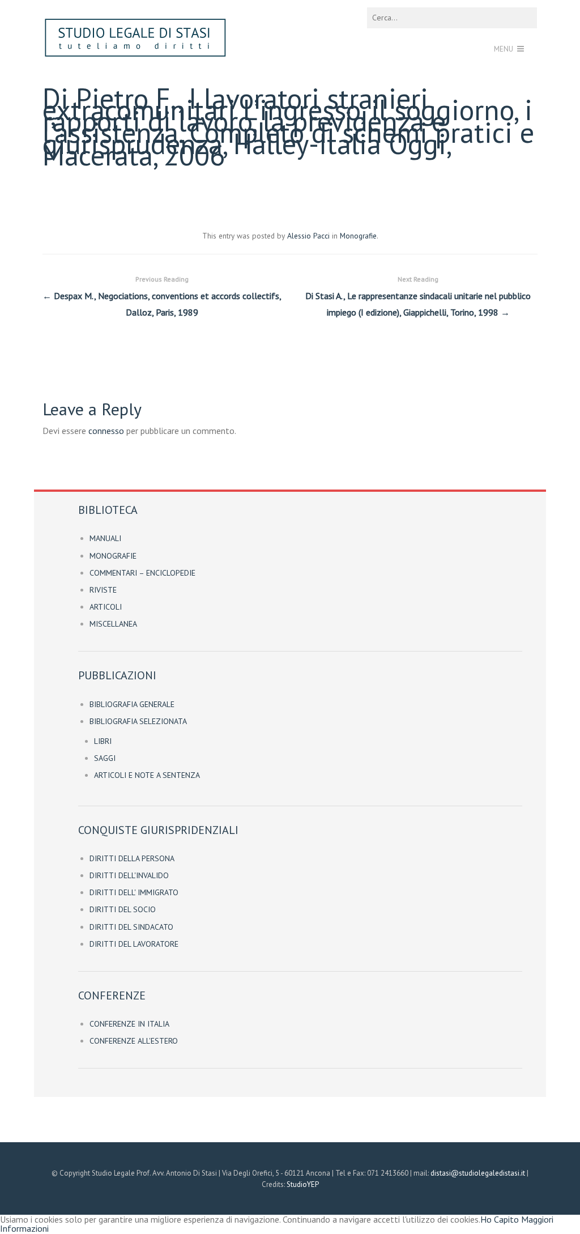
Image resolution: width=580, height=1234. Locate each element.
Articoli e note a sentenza (147, 775)
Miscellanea (113, 624)
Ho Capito (499, 1219)
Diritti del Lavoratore (133, 944)
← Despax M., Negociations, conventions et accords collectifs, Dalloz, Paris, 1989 (162, 296)
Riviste (103, 590)
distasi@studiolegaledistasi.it (477, 1173)
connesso (106, 430)
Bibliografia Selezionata (138, 721)
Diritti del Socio (122, 909)
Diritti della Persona (131, 858)
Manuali (105, 538)
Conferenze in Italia (129, 1024)
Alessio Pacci (308, 236)
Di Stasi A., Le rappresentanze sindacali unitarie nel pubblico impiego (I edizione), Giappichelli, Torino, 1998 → (418, 296)
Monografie (358, 236)
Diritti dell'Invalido (129, 875)
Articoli (105, 607)
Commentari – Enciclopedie (142, 573)
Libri (103, 741)
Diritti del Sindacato (131, 927)
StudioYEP (303, 1184)
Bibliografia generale (131, 704)
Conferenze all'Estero (133, 1041)
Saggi (105, 758)
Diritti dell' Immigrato (133, 892)
